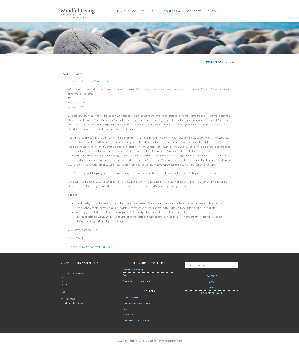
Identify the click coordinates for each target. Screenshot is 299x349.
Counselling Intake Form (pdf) (136, 281)
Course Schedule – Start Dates (137, 303)
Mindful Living (78, 10)
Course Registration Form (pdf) (137, 320)
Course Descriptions (132, 297)
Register (127, 309)
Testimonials (129, 314)
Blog (84, 246)
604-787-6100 (68, 299)
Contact (212, 276)
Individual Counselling (133, 269)
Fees (125, 275)
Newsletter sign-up (212, 293)
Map (63, 292)
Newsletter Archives (99, 246)
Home (212, 287)
